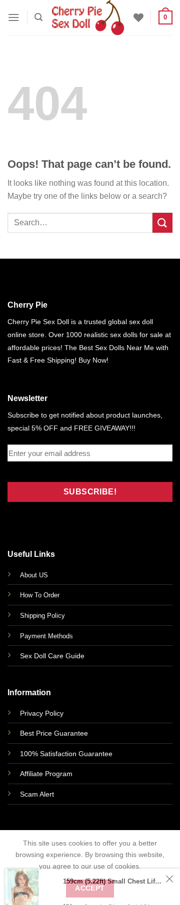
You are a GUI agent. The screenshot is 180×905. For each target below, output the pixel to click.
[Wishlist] (139, 17)
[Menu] (14, 17)
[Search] (38, 17)
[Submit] (162, 222)
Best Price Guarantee (54, 733)
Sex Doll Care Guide (52, 656)
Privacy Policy (42, 713)
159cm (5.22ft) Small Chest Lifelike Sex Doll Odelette (112, 893)
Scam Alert (37, 794)
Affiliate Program (46, 774)
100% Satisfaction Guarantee (66, 754)
